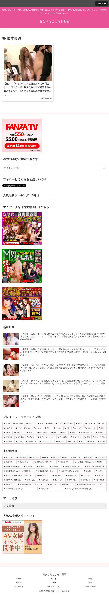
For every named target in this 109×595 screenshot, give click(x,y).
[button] (104, 167)
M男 (90, 579)
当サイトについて (54, 586)
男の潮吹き (19, 586)
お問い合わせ (90, 586)
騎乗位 (19, 582)
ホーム (19, 579)
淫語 (90, 582)
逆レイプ (54, 579)
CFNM (54, 582)
